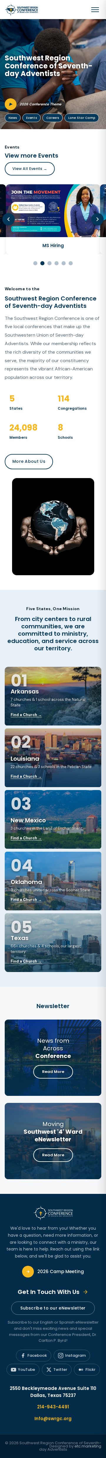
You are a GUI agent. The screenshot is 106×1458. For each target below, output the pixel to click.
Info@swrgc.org (53, 1418)
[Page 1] (35, 263)
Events (31, 118)
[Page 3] (49, 263)
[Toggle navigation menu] (95, 9)
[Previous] (8, 219)
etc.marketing (87, 1446)
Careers (52, 118)
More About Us (28, 461)
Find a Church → (26, 714)
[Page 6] (71, 263)
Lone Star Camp (81, 118)
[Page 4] (56, 263)
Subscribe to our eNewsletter (52, 1308)
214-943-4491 (53, 1407)
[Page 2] (42, 263)
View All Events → (29, 168)
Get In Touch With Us (49, 1292)
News (13, 118)
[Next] (97, 219)
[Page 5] (64, 263)
